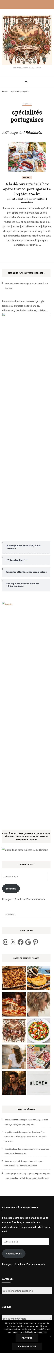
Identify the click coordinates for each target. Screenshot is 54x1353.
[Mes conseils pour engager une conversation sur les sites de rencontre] (39, 1083)
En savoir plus (27, 1346)
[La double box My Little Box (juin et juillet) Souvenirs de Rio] (39, 1057)
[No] (50, 1336)
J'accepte (27, 1338)
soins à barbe (20, 283)
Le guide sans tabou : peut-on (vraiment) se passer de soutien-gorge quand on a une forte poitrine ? (25, 1136)
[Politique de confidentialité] (14, 1031)
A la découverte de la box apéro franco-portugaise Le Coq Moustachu (27, 189)
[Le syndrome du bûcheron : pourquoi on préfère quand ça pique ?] (14, 1083)
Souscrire (11, 888)
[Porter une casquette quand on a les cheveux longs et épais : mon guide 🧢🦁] (14, 1057)
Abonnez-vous (14, 1253)
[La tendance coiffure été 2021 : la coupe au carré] (39, 1005)
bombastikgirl (17, 199)
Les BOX (27, 177)
